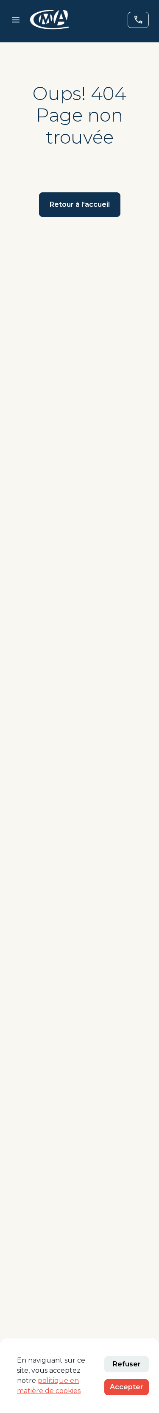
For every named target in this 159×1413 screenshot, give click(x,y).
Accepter (126, 1387)
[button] (50, 20)
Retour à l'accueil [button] (80, 204)
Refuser (127, 1364)
